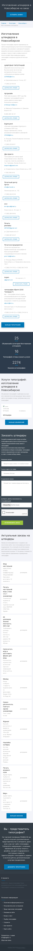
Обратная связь (6, 940)
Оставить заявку (16, 14)
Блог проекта (8, 925)
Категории (12, 23)
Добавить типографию (16, 867)
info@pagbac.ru (6, 937)
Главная (3, 23)
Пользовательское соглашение (13, 906)
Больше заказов (16, 816)
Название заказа (6, 459)
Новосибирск (22, 23)
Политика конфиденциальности (13, 902)
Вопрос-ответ (8, 916)
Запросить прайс (11, 88)
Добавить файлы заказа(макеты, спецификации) (11, 500)
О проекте (7, 922)
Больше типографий (13, 325)
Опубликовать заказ (12, 522)
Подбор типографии (10, 919)
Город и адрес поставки (8, 469)
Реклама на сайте (9, 912)
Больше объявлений (16, 422)
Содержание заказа (7, 479)
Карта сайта (7, 929)
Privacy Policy (21, 947)
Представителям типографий (13, 909)
